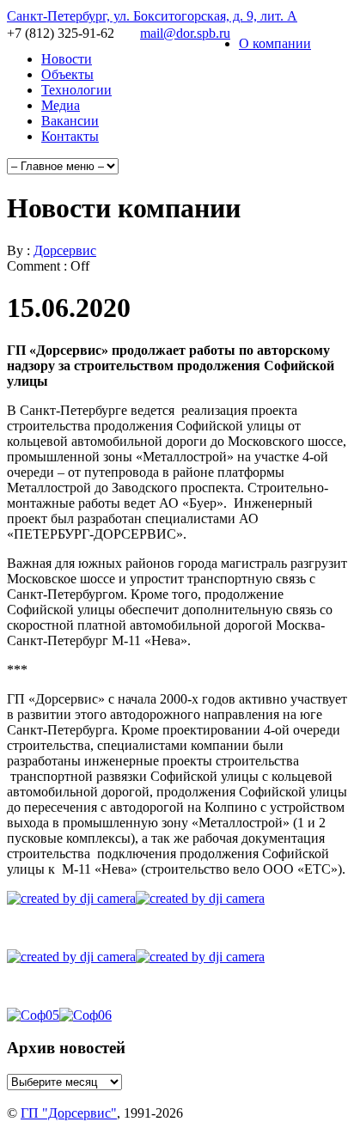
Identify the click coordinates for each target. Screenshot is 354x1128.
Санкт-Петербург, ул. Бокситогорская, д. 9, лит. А (152, 16)
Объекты (67, 74)
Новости (66, 59)
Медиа (60, 105)
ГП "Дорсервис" (69, 1113)
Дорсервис (65, 250)
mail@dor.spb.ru (185, 33)
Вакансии (70, 120)
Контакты (70, 136)
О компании (275, 43)
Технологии (76, 89)
